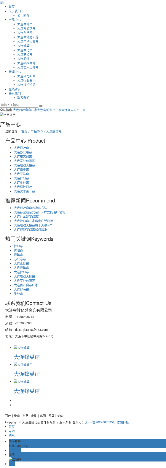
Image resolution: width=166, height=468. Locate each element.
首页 (12, 6)
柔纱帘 (18, 293)
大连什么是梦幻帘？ (27, 216)
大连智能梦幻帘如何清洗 (30, 229)
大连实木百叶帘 (27, 67)
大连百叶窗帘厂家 (25, 110)
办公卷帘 (20, 259)
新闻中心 (15, 71)
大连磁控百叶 (26, 63)
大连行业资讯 (26, 80)
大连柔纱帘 (24, 58)
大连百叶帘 (24, 24)
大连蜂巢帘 (24, 45)
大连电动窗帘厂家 (49, 110)
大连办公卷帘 (26, 28)
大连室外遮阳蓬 (27, 37)
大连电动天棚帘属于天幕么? (33, 225)
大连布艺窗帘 (26, 32)
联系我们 (15, 93)
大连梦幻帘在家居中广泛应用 (33, 221)
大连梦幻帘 (24, 54)
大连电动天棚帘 (27, 41)
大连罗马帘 (24, 50)
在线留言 (15, 89)
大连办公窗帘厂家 (73, 110)
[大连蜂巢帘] (23, 347)
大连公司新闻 (26, 76)
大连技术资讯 (26, 84)
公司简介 (23, 15)
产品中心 (15, 19)
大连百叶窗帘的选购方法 (30, 207)
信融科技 (123, 422)
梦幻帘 (18, 246)
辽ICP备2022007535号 (100, 422)
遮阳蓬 (18, 250)
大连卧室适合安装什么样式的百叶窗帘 (39, 212)
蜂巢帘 (18, 254)
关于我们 (15, 11)
